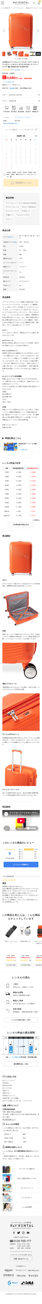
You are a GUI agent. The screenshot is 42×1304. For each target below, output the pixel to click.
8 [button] (35, 147)
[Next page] (36, 136)
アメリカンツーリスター (23, 117)
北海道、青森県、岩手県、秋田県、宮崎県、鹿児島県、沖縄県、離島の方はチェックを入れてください (21, 174)
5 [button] (20, 147)
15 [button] (35, 152)
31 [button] (11, 166)
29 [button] (35, 161)
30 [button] (6, 166)
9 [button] (6, 152)
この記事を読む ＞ (24, 449)
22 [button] (35, 156)
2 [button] (6, 147)
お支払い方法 (11, 1076)
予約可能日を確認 (10, 965)
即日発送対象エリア (9, 1119)
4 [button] (16, 147)
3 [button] (11, 147)
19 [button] (21, 156)
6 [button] (25, 147)
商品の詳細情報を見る (10, 123)
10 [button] (11, 152)
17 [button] (11, 156)
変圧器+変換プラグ (25, 941)
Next (38, 30)
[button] (14, 1283)
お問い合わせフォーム (21, 1259)
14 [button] (30, 152)
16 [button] (6, 156)
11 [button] (16, 152)
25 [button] (16, 161)
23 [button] (6, 161)
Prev (4, 30)
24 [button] (11, 161)
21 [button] (30, 156)
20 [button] (26, 156)
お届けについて (12, 1105)
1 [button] (35, 142)
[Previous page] (6, 136)
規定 (15, 242)
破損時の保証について (13, 1147)
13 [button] (26, 152)
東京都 (12, 88)
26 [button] (21, 161)
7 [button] (30, 147)
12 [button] (21, 152)
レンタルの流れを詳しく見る (21, 1020)
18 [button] (16, 156)
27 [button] (26, 161)
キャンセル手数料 (12, 1124)
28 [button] (30, 161)
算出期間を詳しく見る (21, 1064)
